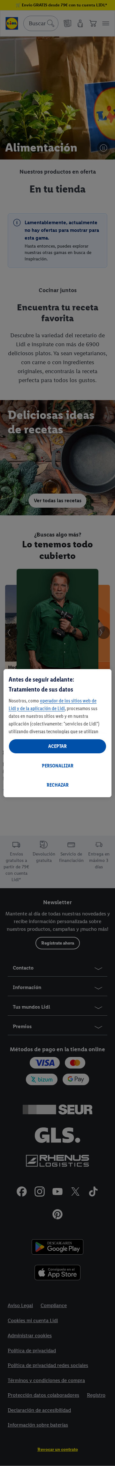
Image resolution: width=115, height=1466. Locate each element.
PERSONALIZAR (57, 766)
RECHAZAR (58, 785)
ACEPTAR (57, 746)
